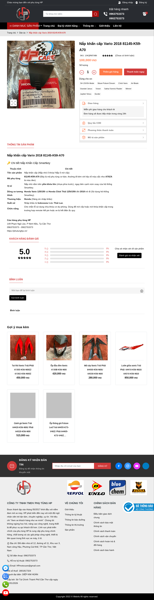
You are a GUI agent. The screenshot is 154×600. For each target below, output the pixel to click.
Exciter (97, 94)
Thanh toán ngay (135, 72)
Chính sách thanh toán (104, 531)
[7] (96, 487)
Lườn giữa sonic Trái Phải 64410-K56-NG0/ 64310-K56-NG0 (131, 369)
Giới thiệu (104, 26)
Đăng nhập (127, 2)
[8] (117, 487)
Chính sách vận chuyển (105, 536)
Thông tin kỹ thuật (73, 514)
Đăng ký (143, 2)
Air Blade (135, 83)
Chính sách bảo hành (104, 550)
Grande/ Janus (86, 89)
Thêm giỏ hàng (111, 72)
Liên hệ (117, 26)
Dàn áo (22, 33)
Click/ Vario (123, 83)
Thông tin (88, 26)
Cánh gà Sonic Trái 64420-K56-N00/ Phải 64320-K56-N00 (23, 427)
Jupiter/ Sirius (85, 94)
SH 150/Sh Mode (87, 83)
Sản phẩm (70, 530)
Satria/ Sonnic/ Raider (113, 89)
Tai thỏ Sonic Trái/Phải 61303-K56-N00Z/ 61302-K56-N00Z (23, 369)
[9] (138, 487)
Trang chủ (49, 26)
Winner (128, 89)
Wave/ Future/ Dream (106, 83)
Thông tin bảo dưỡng (75, 519)
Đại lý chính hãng (68, 26)
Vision (98, 89)
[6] (75, 487)
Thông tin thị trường (74, 525)
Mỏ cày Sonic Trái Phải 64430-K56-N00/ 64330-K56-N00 (95, 369)
